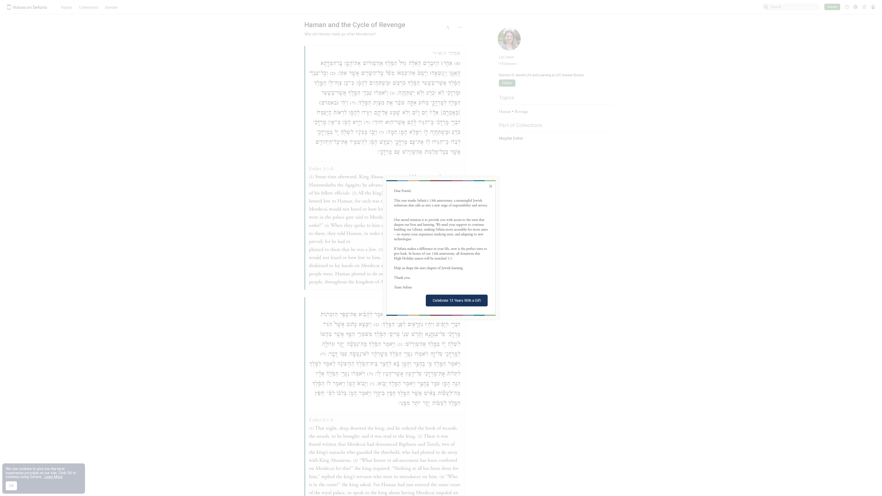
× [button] (491, 186)
